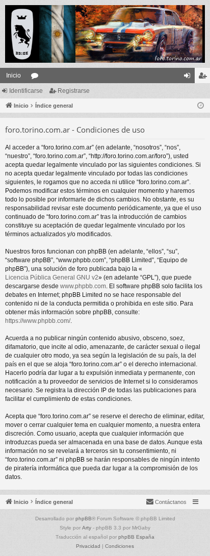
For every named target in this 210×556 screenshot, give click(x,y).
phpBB (83, 518)
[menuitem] (166, 502)
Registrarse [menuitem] (204, 77)
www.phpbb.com (83, 286)
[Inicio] (105, 34)
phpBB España (136, 537)
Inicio (13, 75)
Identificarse (26, 90)
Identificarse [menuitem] (189, 77)
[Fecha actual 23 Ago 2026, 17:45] (200, 106)
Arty (86, 527)
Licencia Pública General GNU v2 (51, 277)
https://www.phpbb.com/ (37, 320)
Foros (36, 77)
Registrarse (74, 90)
